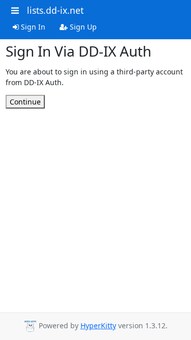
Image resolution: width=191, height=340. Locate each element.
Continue (25, 102)
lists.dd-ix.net (55, 10)
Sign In (32, 27)
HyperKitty (98, 325)
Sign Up (82, 27)
